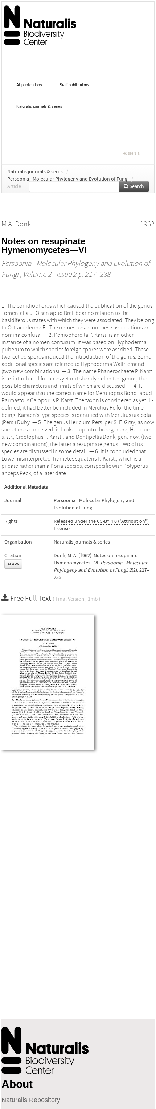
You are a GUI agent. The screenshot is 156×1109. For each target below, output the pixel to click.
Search (136, 186)
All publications (29, 85)
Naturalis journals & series (39, 106)
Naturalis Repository (30, 1100)
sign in (133, 153)
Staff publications (74, 85)
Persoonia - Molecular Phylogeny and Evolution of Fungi (67, 179)
